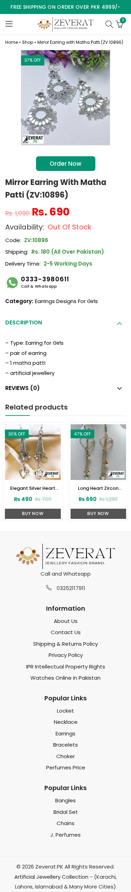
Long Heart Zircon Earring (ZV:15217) (98, 488)
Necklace (66, 722)
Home (11, 42)
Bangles (65, 800)
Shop (27, 42)
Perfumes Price (65, 767)
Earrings (65, 733)
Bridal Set (65, 812)
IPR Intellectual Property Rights (65, 666)
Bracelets (65, 744)
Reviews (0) (22, 388)
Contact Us (66, 632)
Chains (65, 823)
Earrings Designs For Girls (66, 301)
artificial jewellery (32, 373)
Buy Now (33, 513)
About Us (66, 621)
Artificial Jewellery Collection (51, 876)
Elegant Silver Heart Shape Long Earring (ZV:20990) (32, 488)
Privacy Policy (66, 655)
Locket (65, 710)
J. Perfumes (65, 834)
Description (23, 322)
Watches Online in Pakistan (65, 677)
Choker (65, 756)
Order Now (65, 163)
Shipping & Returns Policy (65, 643)
